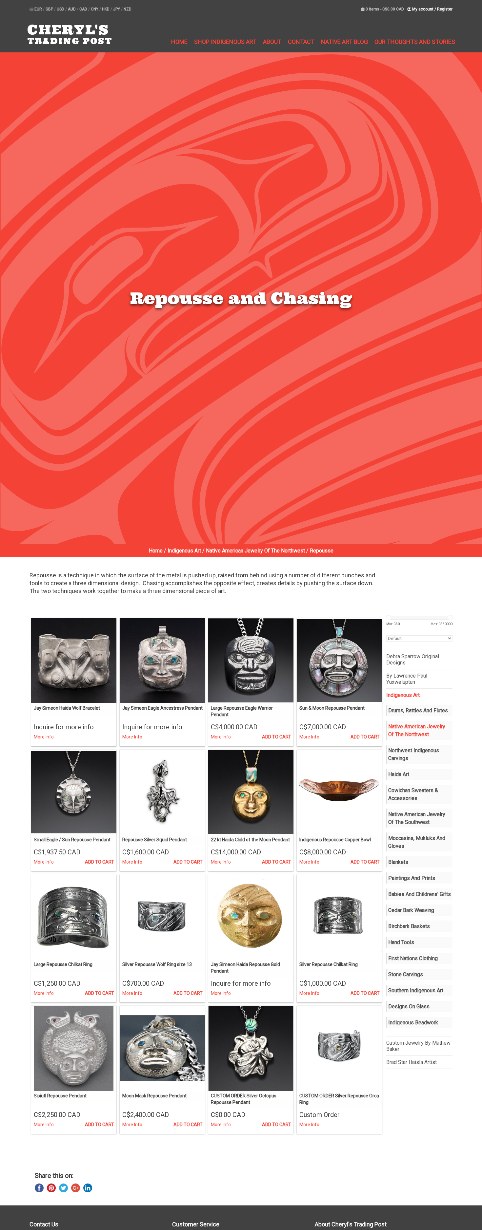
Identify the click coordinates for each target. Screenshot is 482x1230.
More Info (44, 736)
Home (179, 41)
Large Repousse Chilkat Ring (63, 964)
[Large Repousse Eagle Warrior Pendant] (250, 660)
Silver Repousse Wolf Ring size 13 (157, 964)
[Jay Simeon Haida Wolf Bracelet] (73, 660)
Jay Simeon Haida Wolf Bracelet (67, 708)
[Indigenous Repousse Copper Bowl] (339, 792)
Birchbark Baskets (409, 926)
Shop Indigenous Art (225, 41)
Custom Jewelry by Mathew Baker (418, 1046)
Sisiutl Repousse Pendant (60, 1095)
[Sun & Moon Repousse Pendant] (339, 660)
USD (61, 9)
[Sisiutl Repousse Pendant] (73, 1048)
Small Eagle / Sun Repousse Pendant (72, 839)
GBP (50, 9)
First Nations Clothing (413, 958)
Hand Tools (401, 942)
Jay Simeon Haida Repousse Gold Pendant (245, 968)
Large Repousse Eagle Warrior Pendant (242, 711)
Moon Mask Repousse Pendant (154, 1095)
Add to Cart (276, 736)
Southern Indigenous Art (415, 990)
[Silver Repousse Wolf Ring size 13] (162, 917)
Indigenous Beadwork (413, 1022)
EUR (38, 9)
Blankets (398, 862)
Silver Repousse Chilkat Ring (328, 964)
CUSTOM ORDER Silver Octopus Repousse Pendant (243, 1099)
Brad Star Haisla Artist (411, 1062)
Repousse (321, 551)
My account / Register (431, 9)
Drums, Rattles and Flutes (418, 710)
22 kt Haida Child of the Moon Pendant (250, 839)
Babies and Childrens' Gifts (419, 894)
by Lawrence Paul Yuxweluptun (406, 679)
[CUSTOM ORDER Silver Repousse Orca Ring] (339, 1048)
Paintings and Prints (411, 878)
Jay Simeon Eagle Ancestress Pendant (162, 708)
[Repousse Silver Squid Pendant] (162, 792)
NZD (127, 9)
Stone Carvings (405, 974)
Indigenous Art (184, 551)
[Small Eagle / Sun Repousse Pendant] (73, 792)
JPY (117, 9)
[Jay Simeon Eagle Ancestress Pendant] (162, 660)
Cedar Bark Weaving (411, 910)
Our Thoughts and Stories (414, 41)
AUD (72, 9)
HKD (106, 9)
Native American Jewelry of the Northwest (255, 551)
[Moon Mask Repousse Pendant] (162, 1048)
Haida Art (398, 774)
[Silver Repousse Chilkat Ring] (339, 917)
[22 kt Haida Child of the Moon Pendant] (250, 792)
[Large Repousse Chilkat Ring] (73, 917)
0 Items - (384, 9)
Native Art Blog (344, 41)
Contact (301, 41)
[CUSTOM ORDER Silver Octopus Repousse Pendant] (250, 1048)
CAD (83, 9)
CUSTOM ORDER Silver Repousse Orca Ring (339, 1099)
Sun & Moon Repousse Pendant (332, 708)
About (272, 41)
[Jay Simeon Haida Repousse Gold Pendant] (250, 917)
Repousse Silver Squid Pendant (154, 839)
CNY (95, 9)
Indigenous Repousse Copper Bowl (335, 839)
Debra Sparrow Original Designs (412, 659)
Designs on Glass (409, 1006)
